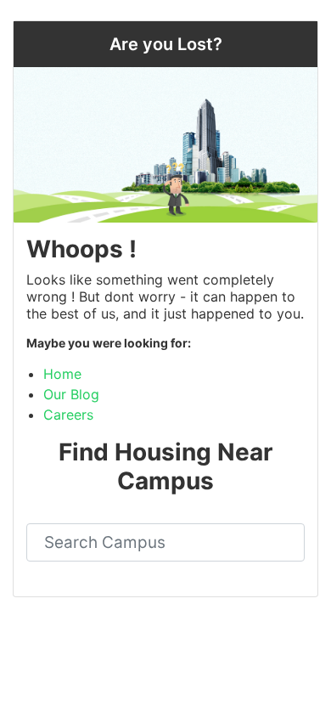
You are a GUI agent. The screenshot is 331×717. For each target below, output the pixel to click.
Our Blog (71, 394)
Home (62, 373)
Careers (68, 414)
